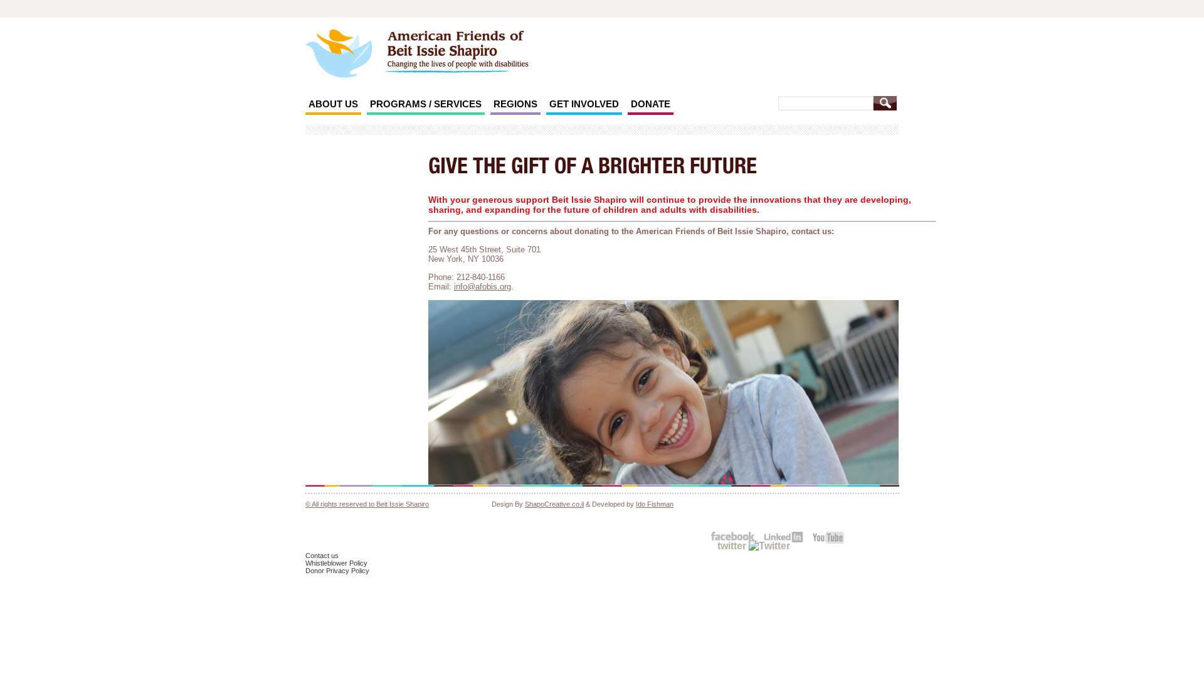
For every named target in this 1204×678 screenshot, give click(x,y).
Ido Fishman (654, 504)
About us (333, 104)
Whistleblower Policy (336, 563)
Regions (515, 104)
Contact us (322, 555)
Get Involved (584, 104)
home (485, 52)
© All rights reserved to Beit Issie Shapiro (367, 504)
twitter (733, 546)
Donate (650, 104)
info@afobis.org (482, 286)
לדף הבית (338, 54)
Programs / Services (426, 104)
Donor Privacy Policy (337, 570)
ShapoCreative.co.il (554, 504)
